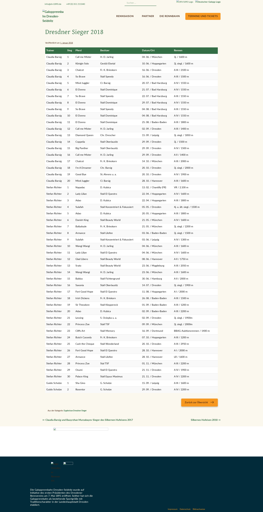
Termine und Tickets (203, 16)
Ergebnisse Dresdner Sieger (75, 411)
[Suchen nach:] (140, 3)
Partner (148, 16)
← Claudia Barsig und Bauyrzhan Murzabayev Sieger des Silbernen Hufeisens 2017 (87, 420)
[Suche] (153, 3)
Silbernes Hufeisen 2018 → (206, 420)
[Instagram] (168, 3)
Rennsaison (125, 16)
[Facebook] (164, 3)
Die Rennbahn (170, 16)
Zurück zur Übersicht (196, 402)
